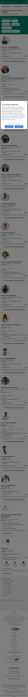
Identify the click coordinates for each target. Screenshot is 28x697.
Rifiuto (9, 126)
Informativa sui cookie (10, 119)
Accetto (19, 126)
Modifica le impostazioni (14, 123)
